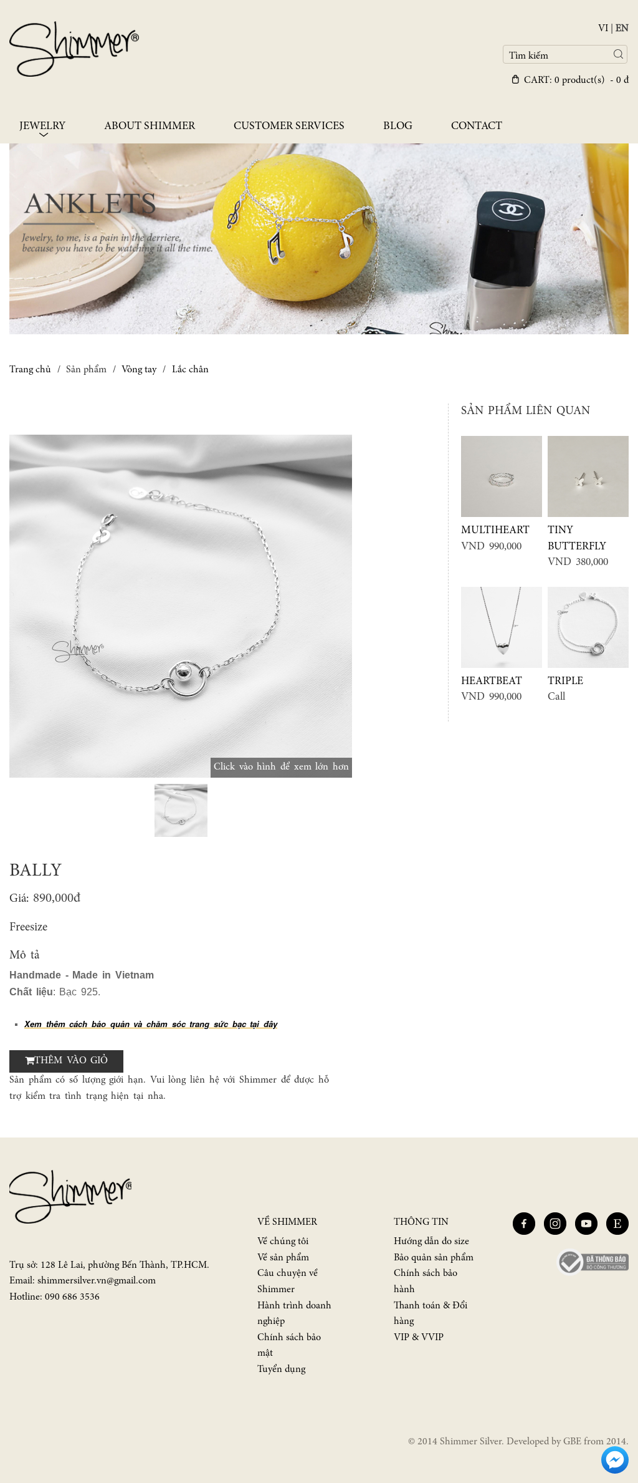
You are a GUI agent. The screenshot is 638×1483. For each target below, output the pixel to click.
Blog (397, 126)
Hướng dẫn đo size (431, 1242)
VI (603, 29)
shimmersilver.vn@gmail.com (96, 1281)
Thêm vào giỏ (71, 1061)
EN (622, 29)
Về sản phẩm (283, 1258)
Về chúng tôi (282, 1242)
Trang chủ (30, 370)
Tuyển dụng (281, 1369)
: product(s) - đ (576, 80)
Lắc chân (190, 370)
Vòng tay (138, 370)
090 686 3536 (72, 1297)
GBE (572, 1442)
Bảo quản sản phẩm (434, 1258)
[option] (180, 606)
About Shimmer (149, 126)
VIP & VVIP (419, 1338)
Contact (476, 126)
